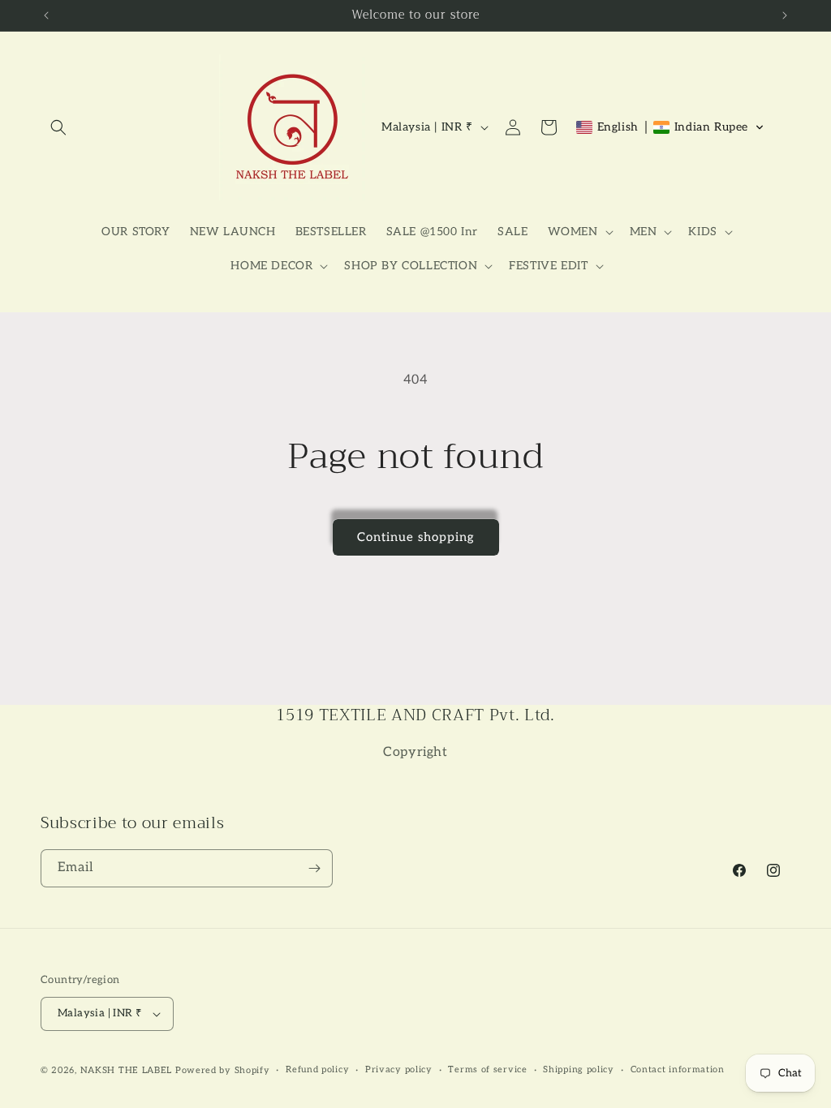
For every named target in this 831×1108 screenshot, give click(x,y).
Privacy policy (399, 1069)
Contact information (678, 1069)
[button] (58, 127)
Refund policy (317, 1069)
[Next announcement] (785, 15)
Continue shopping (416, 537)
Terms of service (487, 1069)
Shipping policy (578, 1069)
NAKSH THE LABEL (126, 1070)
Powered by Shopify (222, 1070)
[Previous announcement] (46, 15)
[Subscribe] (314, 868)
